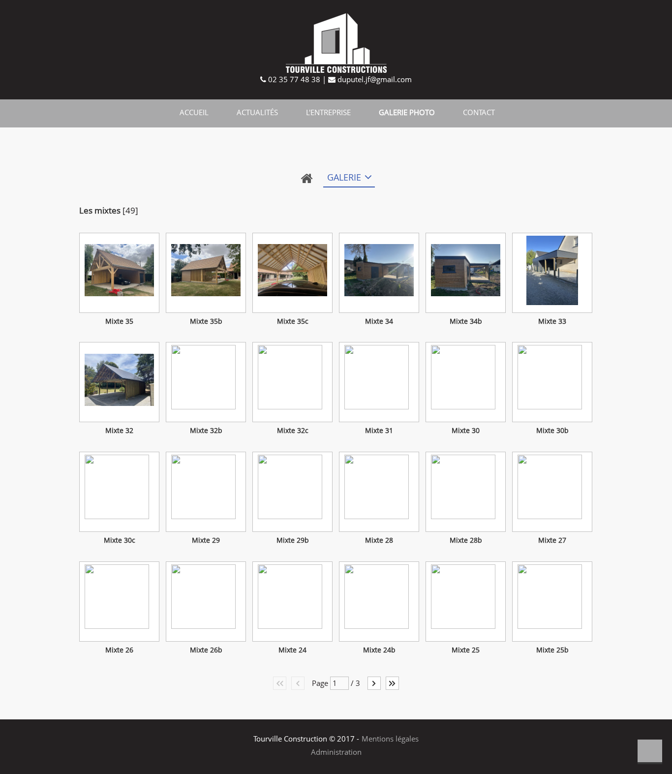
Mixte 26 (119, 650)
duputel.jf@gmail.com (374, 79)
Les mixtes (100, 210)
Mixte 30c (119, 540)
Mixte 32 (119, 430)
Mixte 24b (379, 650)
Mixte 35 (119, 321)
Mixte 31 (379, 430)
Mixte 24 (292, 650)
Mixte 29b (292, 540)
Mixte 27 (552, 540)
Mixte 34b (466, 321)
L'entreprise (328, 112)
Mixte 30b (552, 430)
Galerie (344, 177)
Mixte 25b (552, 650)
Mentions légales (390, 738)
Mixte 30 (466, 430)
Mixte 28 (379, 540)
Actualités (257, 112)
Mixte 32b (206, 430)
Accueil (194, 112)
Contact (479, 112)
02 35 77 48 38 (293, 79)
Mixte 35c (292, 321)
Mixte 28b (466, 540)
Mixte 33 (552, 321)
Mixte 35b (206, 321)
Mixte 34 (379, 321)
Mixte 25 (466, 650)
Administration (336, 752)
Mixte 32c (292, 430)
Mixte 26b (206, 650)
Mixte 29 (206, 540)
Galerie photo (407, 112)
